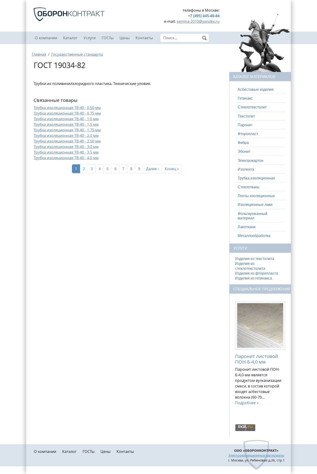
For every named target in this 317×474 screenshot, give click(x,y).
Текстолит (246, 116)
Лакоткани (247, 227)
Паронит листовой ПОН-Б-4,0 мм (256, 359)
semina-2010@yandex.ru (198, 21)
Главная (39, 54)
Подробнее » (247, 402)
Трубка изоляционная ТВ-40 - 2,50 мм (67, 141)
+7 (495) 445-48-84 (204, 15)
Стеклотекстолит (252, 107)
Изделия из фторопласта (256, 273)
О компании (46, 37)
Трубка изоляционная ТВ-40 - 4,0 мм (66, 157)
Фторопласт (248, 134)
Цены (124, 37)
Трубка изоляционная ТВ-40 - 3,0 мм (66, 146)
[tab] (260, 89)
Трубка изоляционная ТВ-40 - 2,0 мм (66, 135)
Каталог (70, 37)
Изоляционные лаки (255, 205)
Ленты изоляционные (256, 196)
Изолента (246, 169)
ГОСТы (107, 37)
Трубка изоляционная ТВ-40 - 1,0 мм (66, 118)
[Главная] (79, 14)
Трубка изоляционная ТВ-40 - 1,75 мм (67, 130)
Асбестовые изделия (256, 89)
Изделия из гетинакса (253, 278)
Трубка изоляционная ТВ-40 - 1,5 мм (66, 124)
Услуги (90, 37)
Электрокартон (250, 160)
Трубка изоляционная (256, 178)
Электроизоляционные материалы (256, 455)
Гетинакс (245, 98)
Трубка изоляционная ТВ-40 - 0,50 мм (67, 107)
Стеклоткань (248, 187)
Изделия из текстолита (254, 259)
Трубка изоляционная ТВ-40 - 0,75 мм (67, 113)
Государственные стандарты (77, 54)
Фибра (243, 143)
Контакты (144, 37)
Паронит (245, 125)
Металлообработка (254, 236)
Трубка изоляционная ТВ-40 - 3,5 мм (66, 152)
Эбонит (244, 151)
